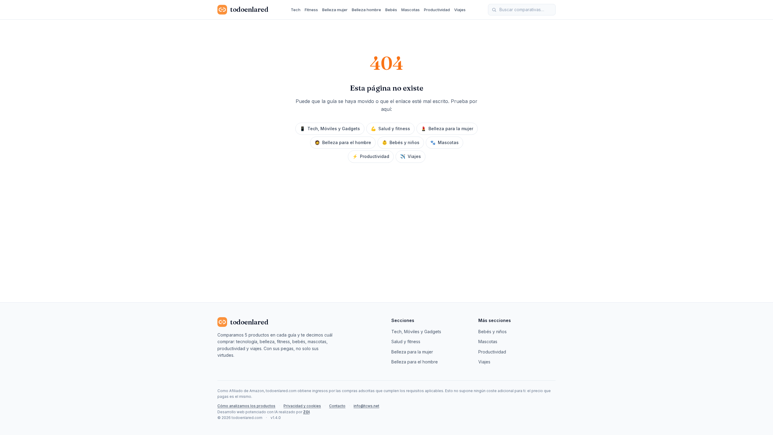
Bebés (391, 9)
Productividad (437, 9)
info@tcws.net (366, 406)
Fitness (311, 9)
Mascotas (410, 9)
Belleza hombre (366, 9)
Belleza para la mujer (447, 128)
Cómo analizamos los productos (246, 406)
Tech (295, 9)
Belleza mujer (335, 9)
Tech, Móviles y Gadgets (330, 128)
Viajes (460, 9)
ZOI (306, 412)
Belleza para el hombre (343, 142)
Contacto (337, 406)
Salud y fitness (390, 128)
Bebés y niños (400, 142)
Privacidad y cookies (302, 406)
